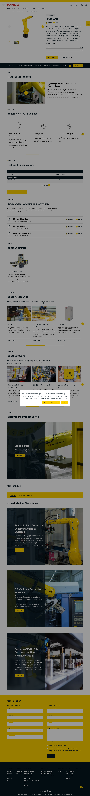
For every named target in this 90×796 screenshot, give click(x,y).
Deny (45, 402)
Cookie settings (54, 402)
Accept (64, 402)
